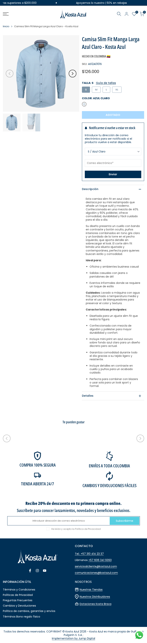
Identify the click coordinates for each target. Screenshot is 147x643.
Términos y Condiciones (19, 589)
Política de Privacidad (88, 529)
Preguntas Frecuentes (17, 600)
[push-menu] (6, 14)
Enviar (113, 174)
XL (118, 90)
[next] (72, 73)
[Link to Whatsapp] (139, 635)
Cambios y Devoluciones (19, 606)
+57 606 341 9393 (100, 560)
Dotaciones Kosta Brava (95, 604)
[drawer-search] (119, 14)
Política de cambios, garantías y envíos (29, 611)
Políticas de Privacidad (18, 595)
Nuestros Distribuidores (95, 597)
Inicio (6, 26)
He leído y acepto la (76, 529)
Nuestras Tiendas (91, 589)
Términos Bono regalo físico (21, 616)
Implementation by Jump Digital (73, 638)
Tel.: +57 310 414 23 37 (89, 554)
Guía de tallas (106, 83)
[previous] (9, 73)
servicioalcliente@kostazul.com (96, 566)
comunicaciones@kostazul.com (96, 573)
